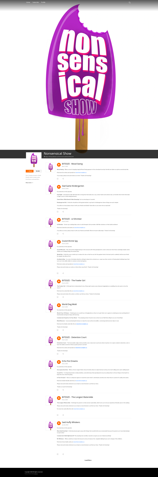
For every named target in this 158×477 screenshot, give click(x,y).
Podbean (36, 473)
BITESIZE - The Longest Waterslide (77, 397)
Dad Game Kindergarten (73, 186)
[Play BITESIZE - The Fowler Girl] (59, 281)
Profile (43, 2)
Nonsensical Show (57, 153)
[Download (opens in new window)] (58, 179)
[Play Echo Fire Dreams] (59, 362)
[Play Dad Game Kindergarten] (59, 187)
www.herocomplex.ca (80, 172)
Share (30, 171)
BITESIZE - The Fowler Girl (73, 280)
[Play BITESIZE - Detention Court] (59, 338)
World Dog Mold (69, 304)
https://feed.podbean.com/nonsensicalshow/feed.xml (59, 156)
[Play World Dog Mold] (59, 305)
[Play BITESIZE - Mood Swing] (59, 165)
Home (28, 2)
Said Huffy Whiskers (71, 422)
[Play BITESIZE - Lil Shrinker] (59, 220)
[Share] (63, 179)
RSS (39, 171)
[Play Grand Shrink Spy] (59, 242)
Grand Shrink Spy (70, 241)
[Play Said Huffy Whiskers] (59, 423)
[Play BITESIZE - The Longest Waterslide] (59, 398)
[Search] (129, 2)
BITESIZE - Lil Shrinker (72, 219)
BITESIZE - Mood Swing (72, 164)
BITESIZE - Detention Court (74, 337)
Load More (88, 460)
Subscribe (36, 2)
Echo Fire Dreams (70, 361)
